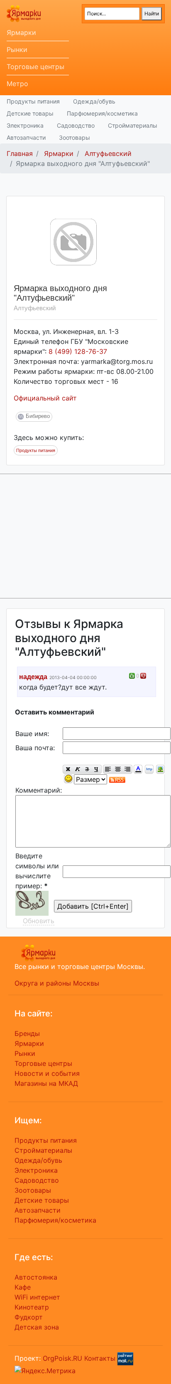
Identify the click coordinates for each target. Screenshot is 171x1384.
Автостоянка (36, 1277)
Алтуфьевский (108, 153)
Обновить (38, 921)
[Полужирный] (68, 769)
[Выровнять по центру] (117, 769)
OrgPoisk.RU (62, 1358)
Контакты (99, 1358)
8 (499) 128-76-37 (78, 351)
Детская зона (37, 1327)
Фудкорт (29, 1317)
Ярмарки (21, 32)
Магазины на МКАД (46, 1083)
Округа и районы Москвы (57, 983)
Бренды (27, 1033)
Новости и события (47, 1073)
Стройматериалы (132, 125)
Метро (17, 83)
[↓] (143, 676)
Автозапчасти (26, 137)
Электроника (25, 125)
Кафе (23, 1287)
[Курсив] (77, 769)
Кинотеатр (32, 1307)
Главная (20, 153)
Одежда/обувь (94, 101)
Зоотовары (74, 137)
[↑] (132, 676)
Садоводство (76, 125)
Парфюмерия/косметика (102, 113)
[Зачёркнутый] (87, 769)
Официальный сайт (45, 398)
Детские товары (30, 113)
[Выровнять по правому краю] (127, 769)
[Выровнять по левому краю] (108, 769)
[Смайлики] (68, 779)
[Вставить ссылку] (149, 769)
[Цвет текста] (138, 769)
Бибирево (38, 416)
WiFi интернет (37, 1297)
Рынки (17, 49)
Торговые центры (35, 66)
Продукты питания (33, 101)
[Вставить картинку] (160, 769)
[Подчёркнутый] (97, 769)
